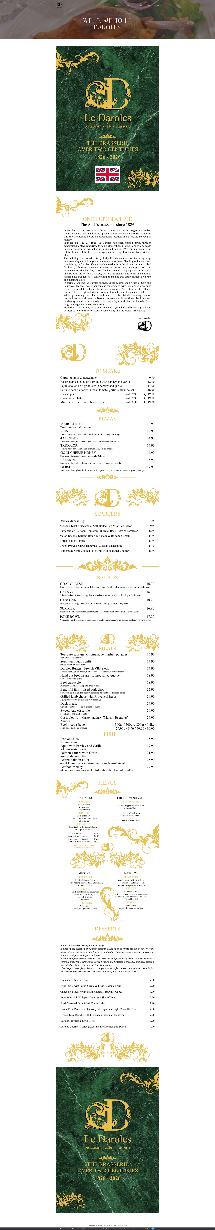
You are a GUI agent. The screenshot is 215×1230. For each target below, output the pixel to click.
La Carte (127, 5)
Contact (149, 5)
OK (153, 1228)
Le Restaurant (138, 5)
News (157, 5)
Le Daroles (117, 5)
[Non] (213, 1229)
